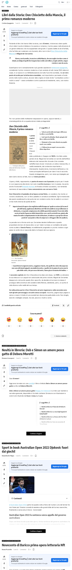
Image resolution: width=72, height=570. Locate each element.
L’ (18, 505)
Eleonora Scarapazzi (8, 358)
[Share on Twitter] (4, 40)
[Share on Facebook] (4, 36)
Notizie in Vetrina (14, 443)
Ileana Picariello (7, 549)
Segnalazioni (22, 345)
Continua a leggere (36, 433)
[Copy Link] (4, 49)
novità (31, 383)
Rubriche (5, 10)
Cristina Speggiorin (8, 23)
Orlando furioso (28, 187)
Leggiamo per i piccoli (9, 345)
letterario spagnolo (59, 68)
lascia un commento (61, 336)
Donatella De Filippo (8, 456)
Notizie (5, 443)
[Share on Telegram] (4, 45)
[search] (59, 2)
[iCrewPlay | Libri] (7, 2)
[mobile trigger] (3, 2)
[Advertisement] (39, 102)
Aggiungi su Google (60, 34)
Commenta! (25, 23)
